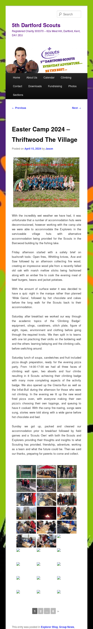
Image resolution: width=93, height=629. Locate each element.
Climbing (66, 77)
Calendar (49, 77)
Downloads (35, 86)
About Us (31, 77)
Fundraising (55, 86)
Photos (72, 86)
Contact (17, 86)
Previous (19, 108)
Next (76, 108)
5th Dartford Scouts (36, 25)
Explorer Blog (49, 627)
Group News (66, 627)
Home (16, 77)
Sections (18, 94)
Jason (49, 148)
